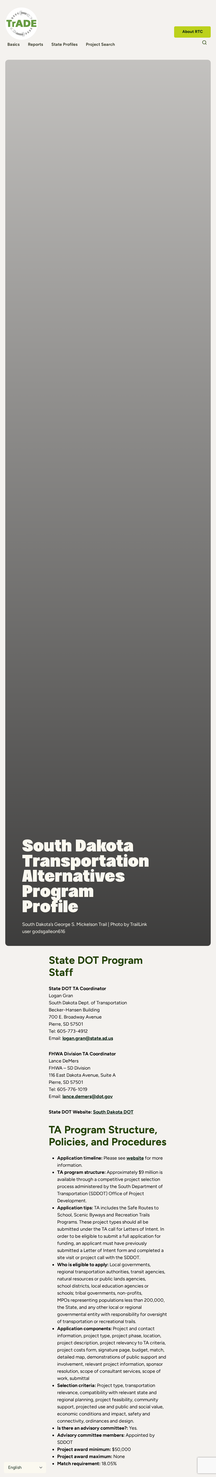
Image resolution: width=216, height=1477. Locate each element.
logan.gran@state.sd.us (87, 1038)
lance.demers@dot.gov (87, 1096)
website (135, 1158)
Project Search (100, 44)
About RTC (192, 31)
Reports (35, 44)
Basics (13, 44)
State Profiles (64, 44)
